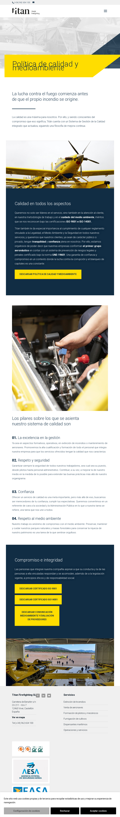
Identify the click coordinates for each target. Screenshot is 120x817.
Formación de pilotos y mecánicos (81, 713)
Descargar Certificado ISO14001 (39, 599)
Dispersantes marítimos (75, 724)
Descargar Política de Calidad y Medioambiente (48, 274)
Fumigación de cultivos (75, 719)
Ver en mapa (18, 717)
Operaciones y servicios (75, 730)
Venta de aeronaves (73, 707)
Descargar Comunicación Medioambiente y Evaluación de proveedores (37, 616)
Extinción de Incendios (75, 702)
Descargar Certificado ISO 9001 (38, 588)
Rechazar (65, 811)
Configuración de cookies (26, 811)
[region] (60, 804)
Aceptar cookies (98, 811)
